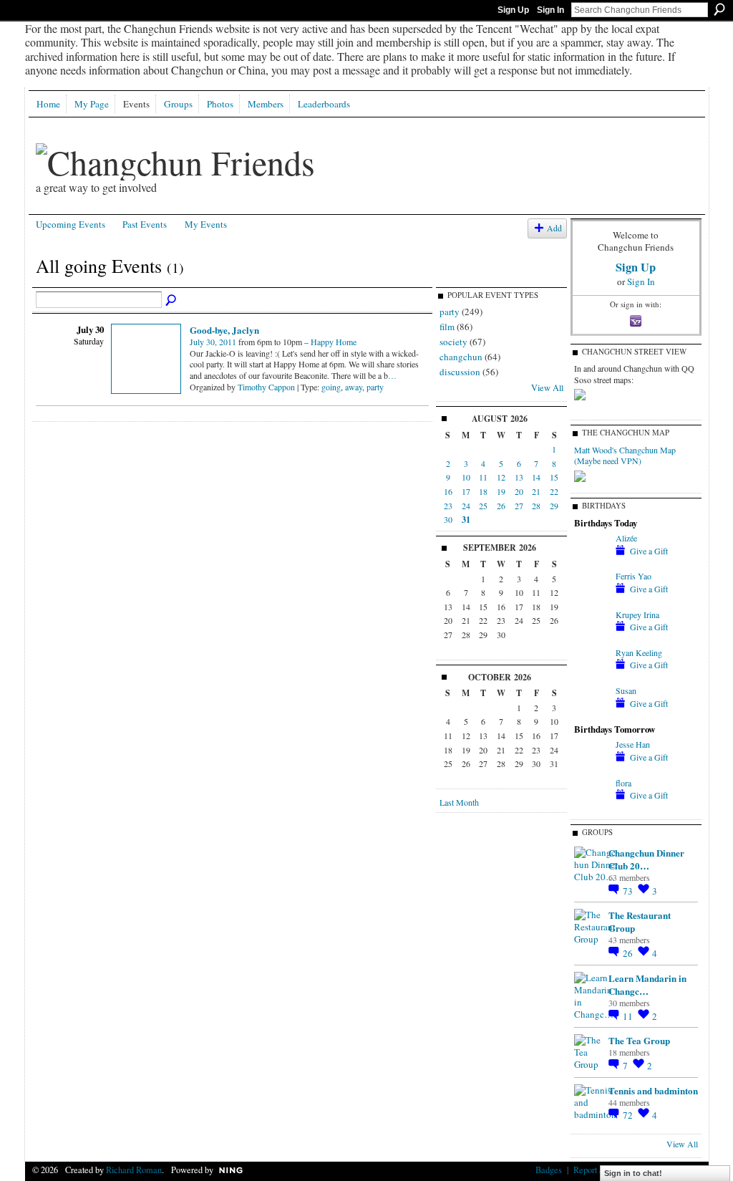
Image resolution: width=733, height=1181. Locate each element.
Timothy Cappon (266, 386)
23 (448, 505)
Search (719, 9)
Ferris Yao (633, 576)
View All (547, 387)
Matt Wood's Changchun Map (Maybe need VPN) (625, 455)
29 (554, 505)
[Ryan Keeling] (591, 664)
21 (536, 491)
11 (483, 477)
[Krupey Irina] (591, 626)
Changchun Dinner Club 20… (646, 859)
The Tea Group (639, 1040)
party (375, 386)
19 (501, 491)
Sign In (550, 10)
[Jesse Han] (591, 756)
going (331, 386)
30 (448, 519)
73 (629, 890)
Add (554, 228)
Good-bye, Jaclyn (224, 330)
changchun (461, 356)
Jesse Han (633, 744)
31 (466, 520)
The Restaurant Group (639, 921)
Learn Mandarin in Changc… (647, 984)
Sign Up (513, 10)
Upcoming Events (70, 224)
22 (554, 491)
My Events (206, 224)
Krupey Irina (637, 614)
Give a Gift (649, 550)
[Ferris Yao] (591, 588)
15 (554, 477)
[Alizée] (591, 550)
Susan (626, 690)
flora (623, 783)
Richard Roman (134, 1169)
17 (466, 491)
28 (536, 505)
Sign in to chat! (633, 1173)
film (447, 326)
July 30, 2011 (213, 341)
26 (501, 505)
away (353, 386)
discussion (460, 371)
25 (483, 505)
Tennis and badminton (653, 1090)
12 (501, 477)
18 (483, 491)
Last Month (459, 802)
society (453, 341)
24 (466, 505)
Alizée (626, 538)
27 (519, 505)
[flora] (591, 795)
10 (466, 477)
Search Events (171, 300)
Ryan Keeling (639, 652)
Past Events (144, 224)
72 (629, 1115)
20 (519, 491)
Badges (548, 1169)
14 (536, 477)
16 (448, 491)
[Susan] (591, 702)
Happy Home (333, 341)
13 (519, 477)
